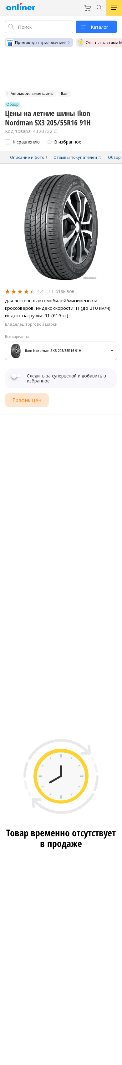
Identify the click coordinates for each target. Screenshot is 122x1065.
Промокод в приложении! (40, 42)
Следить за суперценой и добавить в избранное (66, 378)
